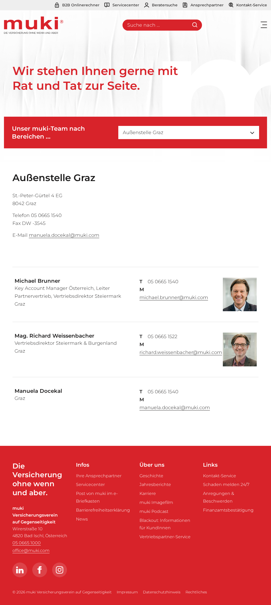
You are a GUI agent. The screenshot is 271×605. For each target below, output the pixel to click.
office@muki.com (30, 550)
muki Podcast (153, 511)
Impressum (127, 592)
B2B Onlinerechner (80, 5)
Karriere (147, 493)
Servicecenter (125, 5)
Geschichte (151, 475)
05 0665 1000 (26, 542)
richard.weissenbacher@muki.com (180, 352)
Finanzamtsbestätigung (228, 510)
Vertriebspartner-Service (165, 536)
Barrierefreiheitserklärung (103, 510)
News (82, 519)
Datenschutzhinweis (161, 592)
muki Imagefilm (156, 502)
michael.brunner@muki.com (173, 297)
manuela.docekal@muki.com (64, 235)
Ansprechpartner (206, 4)
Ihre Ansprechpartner (98, 475)
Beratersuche (164, 5)
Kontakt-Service (251, 5)
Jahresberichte (155, 484)
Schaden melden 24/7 (226, 484)
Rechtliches (196, 592)
